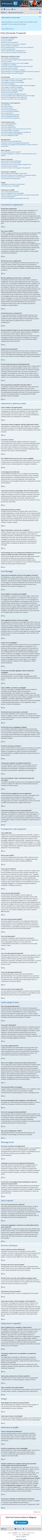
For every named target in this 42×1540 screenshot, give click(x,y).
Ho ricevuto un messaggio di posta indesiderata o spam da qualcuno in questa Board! (19, 145)
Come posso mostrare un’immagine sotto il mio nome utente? (17, 66)
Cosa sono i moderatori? (7, 125)
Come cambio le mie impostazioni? (10, 58)
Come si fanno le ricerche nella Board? (11, 161)
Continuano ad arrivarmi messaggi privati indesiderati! (15, 143)
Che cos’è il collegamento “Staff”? (10, 135)
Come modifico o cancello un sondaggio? (11, 87)
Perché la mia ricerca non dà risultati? (11, 162)
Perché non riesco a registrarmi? (9, 42)
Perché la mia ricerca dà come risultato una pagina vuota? (16, 164)
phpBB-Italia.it (26, 1534)
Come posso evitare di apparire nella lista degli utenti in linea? (17, 59)
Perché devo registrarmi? (7, 39)
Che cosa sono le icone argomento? (10, 118)
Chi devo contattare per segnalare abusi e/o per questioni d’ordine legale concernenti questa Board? (20, 195)
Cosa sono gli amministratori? (8, 124)
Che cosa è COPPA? (6, 40)
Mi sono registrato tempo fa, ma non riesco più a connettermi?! (17, 47)
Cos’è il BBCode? (5, 104)
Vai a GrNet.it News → (8, 28)
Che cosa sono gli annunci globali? (10, 111)
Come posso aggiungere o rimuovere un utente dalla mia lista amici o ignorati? (19, 154)
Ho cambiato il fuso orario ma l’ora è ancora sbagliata (15, 63)
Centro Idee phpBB (6, 1454)
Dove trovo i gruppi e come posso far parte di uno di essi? (16, 129)
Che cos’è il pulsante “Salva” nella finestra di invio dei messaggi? (18, 95)
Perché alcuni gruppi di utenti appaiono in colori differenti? (16, 132)
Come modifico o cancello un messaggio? (12, 80)
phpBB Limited (13, 1435)
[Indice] (21, 4)
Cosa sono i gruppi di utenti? (8, 127)
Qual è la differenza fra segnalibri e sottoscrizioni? (14, 173)
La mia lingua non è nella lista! (8, 64)
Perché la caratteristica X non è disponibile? (12, 193)
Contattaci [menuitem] (19, 1529)
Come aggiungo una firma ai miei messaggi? (12, 82)
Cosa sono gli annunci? (7, 113)
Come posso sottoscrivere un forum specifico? (13, 176)
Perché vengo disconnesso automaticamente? (13, 50)
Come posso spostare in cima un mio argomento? (14, 99)
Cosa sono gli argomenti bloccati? (10, 116)
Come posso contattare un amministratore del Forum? (15, 198)
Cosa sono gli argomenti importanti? (10, 114)
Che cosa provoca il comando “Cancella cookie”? (14, 52)
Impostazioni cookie (21, 1539)
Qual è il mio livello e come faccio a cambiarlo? (13, 69)
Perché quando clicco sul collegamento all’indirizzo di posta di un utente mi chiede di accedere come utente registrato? (20, 72)
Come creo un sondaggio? (8, 84)
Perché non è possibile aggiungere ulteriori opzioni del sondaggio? (18, 85)
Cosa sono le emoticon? (7, 108)
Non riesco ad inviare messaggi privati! (11, 141)
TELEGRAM (22, 1523)
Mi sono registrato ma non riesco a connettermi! (13, 44)
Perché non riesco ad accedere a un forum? (12, 89)
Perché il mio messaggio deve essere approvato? (14, 97)
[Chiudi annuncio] (40, 17)
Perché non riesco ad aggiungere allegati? (12, 90)
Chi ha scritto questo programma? (10, 191)
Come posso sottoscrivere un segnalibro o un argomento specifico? (18, 175)
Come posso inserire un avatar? (9, 68)
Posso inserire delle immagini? (9, 109)
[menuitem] (7, 9)
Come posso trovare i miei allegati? (10, 186)
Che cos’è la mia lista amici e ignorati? (11, 152)
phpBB (15, 1532)
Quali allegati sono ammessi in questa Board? (13, 184)
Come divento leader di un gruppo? (10, 130)
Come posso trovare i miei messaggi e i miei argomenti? (15, 167)
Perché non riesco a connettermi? (10, 45)
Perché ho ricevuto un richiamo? (9, 92)
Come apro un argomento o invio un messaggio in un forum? (17, 79)
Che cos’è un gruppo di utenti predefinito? (12, 133)
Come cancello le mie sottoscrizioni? (10, 178)
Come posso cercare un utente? (9, 166)
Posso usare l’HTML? (6, 106)
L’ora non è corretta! (6, 61)
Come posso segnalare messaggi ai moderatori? (13, 94)
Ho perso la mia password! (8, 49)
